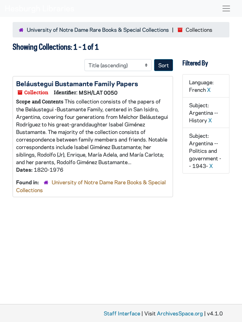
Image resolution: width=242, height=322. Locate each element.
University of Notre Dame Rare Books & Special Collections (98, 29)
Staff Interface (122, 313)
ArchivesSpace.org (180, 313)
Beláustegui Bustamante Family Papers (77, 83)
